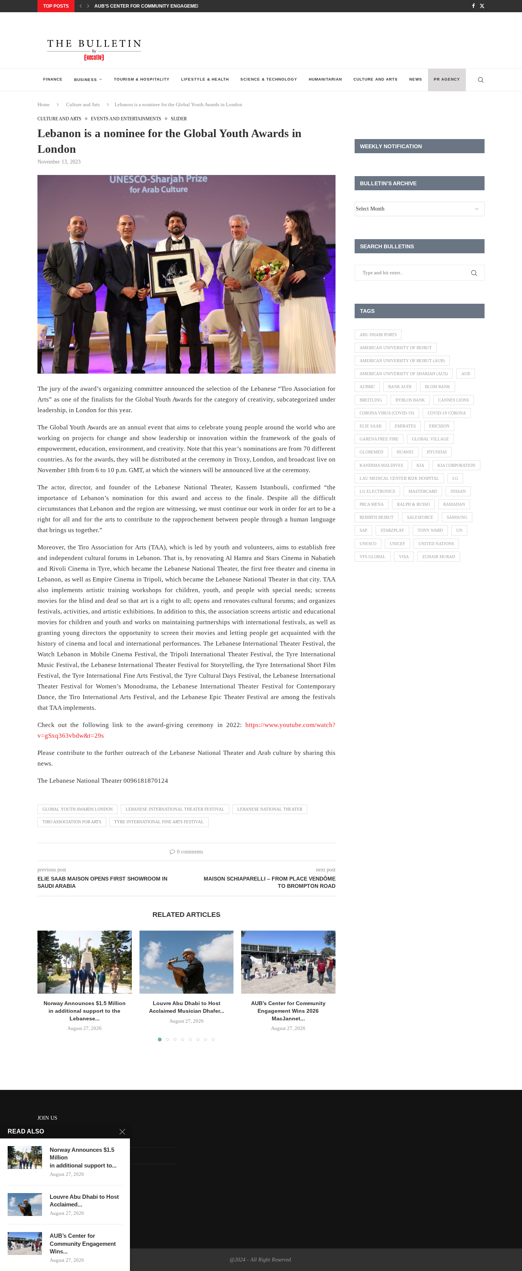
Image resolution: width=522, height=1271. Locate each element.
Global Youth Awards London (77, 809)
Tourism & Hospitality (142, 79)
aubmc (367, 386)
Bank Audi (400, 386)
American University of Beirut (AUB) (402, 360)
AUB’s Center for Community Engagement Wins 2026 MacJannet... (178, 6)
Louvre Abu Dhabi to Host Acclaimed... (84, 1200)
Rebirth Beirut (377, 517)
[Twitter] (482, 6)
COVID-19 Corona (447, 413)
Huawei (405, 452)
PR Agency (447, 79)
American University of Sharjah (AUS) (404, 373)
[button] (81, 6)
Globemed (371, 452)
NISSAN (458, 491)
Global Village (430, 439)
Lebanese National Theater (269, 809)
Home (43, 104)
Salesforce (420, 517)
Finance (53, 79)
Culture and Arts (375, 79)
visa (404, 556)
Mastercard (423, 491)
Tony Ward (430, 530)
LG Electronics (377, 491)
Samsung (457, 517)
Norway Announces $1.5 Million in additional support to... (83, 1157)
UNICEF (397, 543)
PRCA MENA (372, 504)
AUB (465, 373)
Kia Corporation (456, 465)
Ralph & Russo (413, 504)
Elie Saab (370, 426)
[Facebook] (473, 6)
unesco (368, 543)
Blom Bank (437, 386)
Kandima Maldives (381, 465)
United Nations (436, 543)
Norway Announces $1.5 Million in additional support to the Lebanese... (85, 1011)
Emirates (405, 426)
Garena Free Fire (379, 439)
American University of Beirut (396, 347)
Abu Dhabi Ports (378, 334)
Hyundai (437, 452)
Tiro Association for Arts (71, 821)
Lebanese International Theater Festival (175, 809)
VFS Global (373, 556)
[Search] (481, 80)
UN (459, 530)
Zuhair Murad (438, 556)
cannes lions (453, 400)
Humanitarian (325, 79)
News (415, 79)
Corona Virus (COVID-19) (387, 413)
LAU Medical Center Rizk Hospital (399, 478)
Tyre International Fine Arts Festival (159, 821)
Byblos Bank (410, 400)
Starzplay (392, 530)
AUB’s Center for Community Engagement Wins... (83, 1243)
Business (85, 80)
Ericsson (439, 426)
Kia (420, 465)
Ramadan (454, 504)
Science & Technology (268, 79)
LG (455, 478)
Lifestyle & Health (205, 79)
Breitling (371, 400)
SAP (363, 530)
